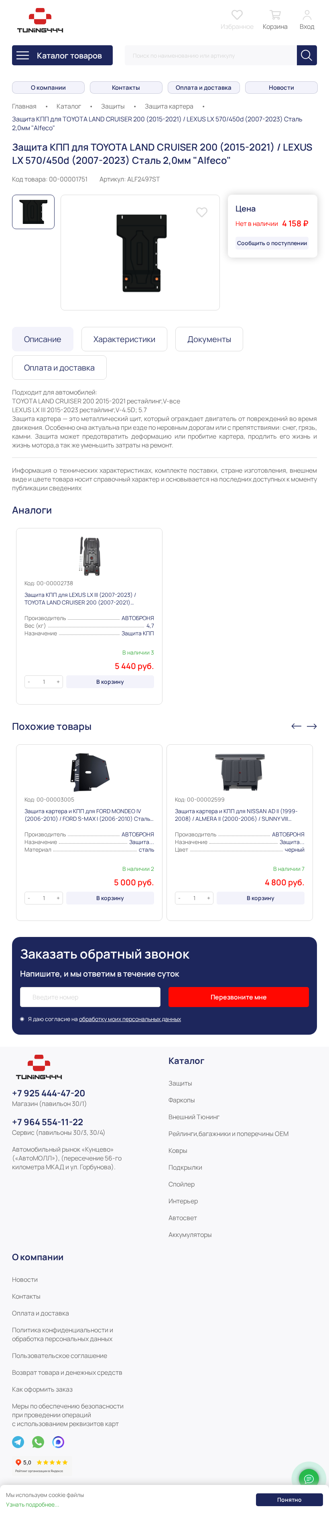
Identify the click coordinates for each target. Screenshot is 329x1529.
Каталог (69, 106)
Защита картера (169, 106)
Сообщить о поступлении (272, 243)
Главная (24, 106)
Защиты (113, 106)
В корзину (110, 681)
